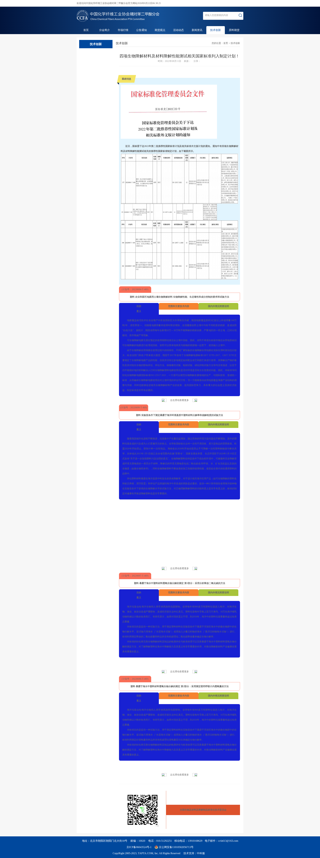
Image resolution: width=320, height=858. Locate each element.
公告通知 (141, 30)
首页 (86, 30)
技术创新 (215, 30)
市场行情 (123, 30)
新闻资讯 (197, 30)
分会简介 (104, 30)
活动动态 (178, 30)
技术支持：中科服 (194, 853)
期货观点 (160, 30)
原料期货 (234, 30)
